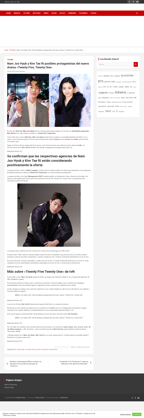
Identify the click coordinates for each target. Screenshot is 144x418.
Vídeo (46, 13)
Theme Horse (39, 398)
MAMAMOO (105, 98)
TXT (113, 111)
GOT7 (134, 82)
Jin (131, 87)
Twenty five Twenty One (49, 349)
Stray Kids (110, 106)
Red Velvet (129, 98)
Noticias (36, 13)
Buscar (136, 64)
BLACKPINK (127, 75)
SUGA (117, 106)
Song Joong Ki (127, 102)
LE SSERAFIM (131, 93)
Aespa (106, 76)
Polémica (83, 13)
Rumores (72, 13)
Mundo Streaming (11, 385)
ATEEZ (112, 76)
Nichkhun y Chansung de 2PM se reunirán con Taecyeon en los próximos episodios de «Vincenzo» (25, 364)
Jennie (121, 87)
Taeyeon (130, 106)
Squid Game (102, 106)
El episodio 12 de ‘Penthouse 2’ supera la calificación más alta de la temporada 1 (74, 363)
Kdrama (120, 92)
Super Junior (123, 106)
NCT (111, 98)
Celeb (54, 13)
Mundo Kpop (21, 398)
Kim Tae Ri (11, 133)
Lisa (99, 98)
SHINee (108, 102)
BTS (100, 81)
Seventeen (101, 102)
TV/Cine (26, 13)
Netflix (123, 98)
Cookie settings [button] (125, 414)
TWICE (108, 111)
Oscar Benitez (20, 71)
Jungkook (103, 92)
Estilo (62, 13)
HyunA (100, 87)
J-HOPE (115, 87)
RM (135, 98)
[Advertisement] (72, 31)
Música (17, 13)
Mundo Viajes (9, 387)
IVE (111, 87)
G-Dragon (118, 82)
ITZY (104, 87)
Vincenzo (121, 111)
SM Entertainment (117, 102)
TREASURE (101, 111)
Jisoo (134, 87)
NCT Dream (117, 98)
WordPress (64, 398)
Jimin (126, 87)
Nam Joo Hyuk (28, 131)
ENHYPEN (107, 82)
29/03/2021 (11, 71)
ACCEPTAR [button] (137, 414)
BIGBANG (117, 76)
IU (108, 87)
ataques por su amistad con (66, 139)
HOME (8, 13)
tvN (39, 349)
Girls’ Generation (126, 82)
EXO (113, 82)
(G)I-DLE (100, 76)
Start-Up (35, 349)
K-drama (111, 93)
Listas (93, 13)
